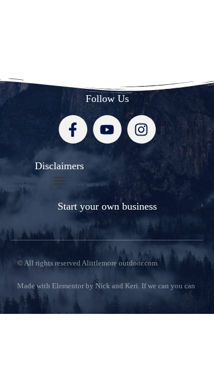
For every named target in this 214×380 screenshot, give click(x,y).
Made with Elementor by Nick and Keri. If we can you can (106, 285)
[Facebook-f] (73, 129)
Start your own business (107, 206)
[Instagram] (141, 129)
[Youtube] (107, 129)
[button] (59, 180)
